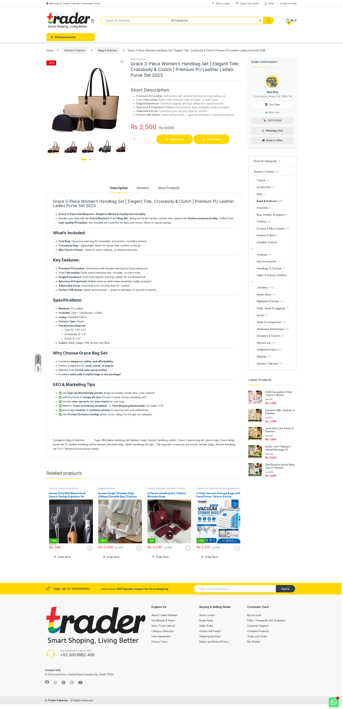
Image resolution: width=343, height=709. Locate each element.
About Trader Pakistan (164, 615)
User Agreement (160, 636)
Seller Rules (206, 625)
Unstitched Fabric (269, 349)
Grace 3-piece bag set (191, 440)
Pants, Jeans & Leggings (273, 308)
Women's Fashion (74, 50)
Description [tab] (119, 188)
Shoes (262, 315)
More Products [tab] (169, 188)
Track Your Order (249, 3)
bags (143, 440)
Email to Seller (274, 140)
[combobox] (134, 20)
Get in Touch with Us (163, 625)
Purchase (87, 548)
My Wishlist (253, 641)
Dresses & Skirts (267, 235)
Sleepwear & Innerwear (273, 329)
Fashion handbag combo (162, 440)
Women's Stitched (269, 363)
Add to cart (177, 139)
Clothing (264, 221)
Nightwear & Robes (270, 301)
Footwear (264, 254)
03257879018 (274, 120)
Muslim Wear (266, 294)
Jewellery (265, 287)
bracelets (263, 207)
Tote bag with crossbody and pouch (176, 444)
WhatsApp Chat (274, 130)
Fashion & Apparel (156, 488)
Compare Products (258, 631)
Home (49, 50)
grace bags (212, 440)
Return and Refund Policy (214, 641)
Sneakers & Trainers (270, 335)
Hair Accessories (268, 261)
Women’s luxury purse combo (82, 448)
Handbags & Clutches (271, 268)
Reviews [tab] (143, 188)
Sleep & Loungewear (271, 322)
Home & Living (56, 488)
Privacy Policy (159, 641)
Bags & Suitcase (107, 50)
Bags (261, 193)
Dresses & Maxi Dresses (273, 228)
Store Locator (222, 3)
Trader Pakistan (58, 700)
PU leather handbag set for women (85, 444)
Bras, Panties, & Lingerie (272, 214)
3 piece (263, 180)
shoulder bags (115, 444)
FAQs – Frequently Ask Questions (266, 620)
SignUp (285, 588)
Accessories (265, 187)
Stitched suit (266, 342)
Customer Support (257, 625)
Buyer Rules (206, 620)
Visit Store (274, 104)
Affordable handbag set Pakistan (120, 440)
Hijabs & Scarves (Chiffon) (272, 275)
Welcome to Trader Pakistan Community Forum (74, 3)
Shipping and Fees (210, 636)
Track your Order (257, 636)
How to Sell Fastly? (210, 631)
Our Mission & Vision (163, 620)
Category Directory (162, 631)
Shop (271, 3)
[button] (121, 61)
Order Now (214, 139)
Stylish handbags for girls (139, 444)
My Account (290, 3)
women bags (206, 444)
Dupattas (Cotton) (267, 242)
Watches (264, 356)
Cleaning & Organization (209, 488)
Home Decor (71, 488)
